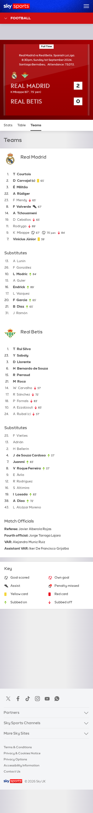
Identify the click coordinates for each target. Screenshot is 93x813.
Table (21, 125)
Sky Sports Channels (22, 723)
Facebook (17, 698)
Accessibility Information (21, 765)
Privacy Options (15, 759)
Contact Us (12, 771)
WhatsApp (56, 698)
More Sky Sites (16, 733)
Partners (11, 712)
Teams (35, 125)
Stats (8, 125)
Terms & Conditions (18, 747)
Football (21, 18)
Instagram (37, 698)
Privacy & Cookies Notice (22, 753)
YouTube (47, 698)
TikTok (27, 698)
